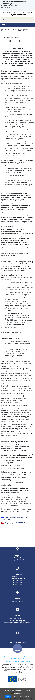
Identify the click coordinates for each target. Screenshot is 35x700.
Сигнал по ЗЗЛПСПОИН (18, 30)
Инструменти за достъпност (9, 5)
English (3, 9)
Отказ (15, 696)
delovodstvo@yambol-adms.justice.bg (17, 622)
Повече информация (24, 696)
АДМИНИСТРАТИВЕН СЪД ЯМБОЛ (9, 29)
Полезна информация (6, 30)
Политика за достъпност (17, 658)
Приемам (8, 696)
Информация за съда (23, 29)
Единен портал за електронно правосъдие (17, 656)
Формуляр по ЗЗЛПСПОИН (15, 523)
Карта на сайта (5, 7)
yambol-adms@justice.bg (17, 618)
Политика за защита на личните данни (17, 661)
